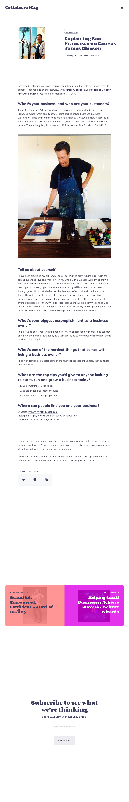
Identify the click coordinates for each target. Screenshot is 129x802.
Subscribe (64, 740)
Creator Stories (71, 29)
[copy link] (46, 480)
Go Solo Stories (98, 29)
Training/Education (72, 32)
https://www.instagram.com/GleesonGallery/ (53, 415)
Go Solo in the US (84, 29)
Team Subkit (82, 56)
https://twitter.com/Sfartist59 (43, 419)
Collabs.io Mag (22, 7)
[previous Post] (94, 605)
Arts (107, 29)
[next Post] (34, 605)
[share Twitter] (23, 480)
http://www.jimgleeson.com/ (43, 411)
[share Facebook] (35, 480)
